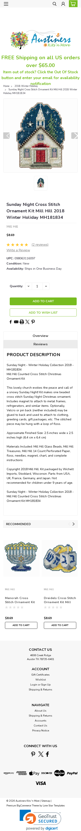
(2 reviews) (40, 244)
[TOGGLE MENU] (6, 4)
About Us (40, 710)
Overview (40, 335)
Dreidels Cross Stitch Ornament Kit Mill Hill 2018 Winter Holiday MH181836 (60, 600)
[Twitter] (27, 322)
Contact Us (40, 725)
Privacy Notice (40, 730)
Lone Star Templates (54, 805)
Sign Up (46, 684)
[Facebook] (10, 322)
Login (33, 684)
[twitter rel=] (41, 754)
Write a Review (18, 250)
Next (74, 135)
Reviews (40, 344)
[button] (40, 820)
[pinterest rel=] (33, 754)
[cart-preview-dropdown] (72, 3)
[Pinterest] (33, 322)
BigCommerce (24, 805)
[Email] (16, 322)
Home (6, 86)
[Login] (63, 4)
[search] (54, 4)
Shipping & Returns (40, 689)
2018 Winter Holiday (26, 86)
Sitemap (45, 801)
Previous (6, 135)
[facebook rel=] (47, 754)
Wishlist (40, 679)
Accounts (40, 720)
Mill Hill (10, 589)
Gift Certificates (40, 674)
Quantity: (16, 286)
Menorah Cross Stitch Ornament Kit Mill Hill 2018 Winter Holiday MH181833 (21, 600)
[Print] (22, 322)
